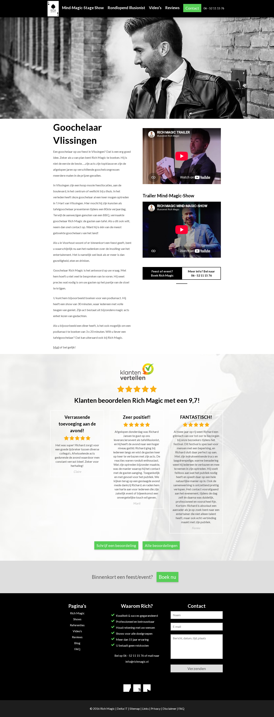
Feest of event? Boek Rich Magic (162, 273)
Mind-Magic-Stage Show (83, 7)
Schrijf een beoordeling (116, 545)
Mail (56, 347)
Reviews (172, 7)
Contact (192, 8)
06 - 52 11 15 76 (214, 8)
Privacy (155, 708)
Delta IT (122, 708)
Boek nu (167, 577)
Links (145, 708)
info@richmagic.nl (137, 661)
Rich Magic (77, 613)
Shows (77, 619)
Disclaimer (169, 708)
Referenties (77, 625)
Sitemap (135, 708)
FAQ (77, 649)
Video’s (155, 7)
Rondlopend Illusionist (126, 7)
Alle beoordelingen (161, 545)
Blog (77, 643)
